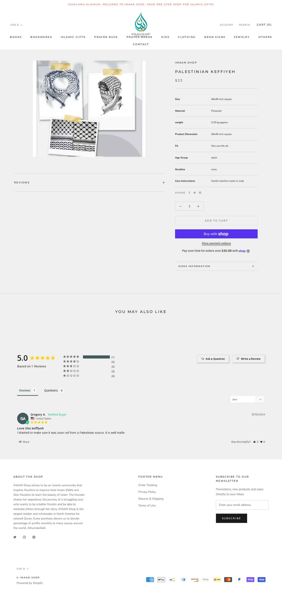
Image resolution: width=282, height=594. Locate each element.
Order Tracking (147, 485)
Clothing (187, 37)
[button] (255, 442)
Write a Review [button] (251, 359)
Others (265, 37)
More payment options (216, 243)
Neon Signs (214, 37)
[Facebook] (189, 192)
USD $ (14, 24)
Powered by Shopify (30, 583)
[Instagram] (24, 537)
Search (244, 25)
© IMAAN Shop (28, 577)
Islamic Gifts (73, 37)
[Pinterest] (200, 192)
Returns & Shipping (151, 499)
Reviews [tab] (24, 390)
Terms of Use (146, 505)
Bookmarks (41, 37)
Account (226, 25)
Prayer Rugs (106, 37)
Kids (165, 37)
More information (194, 266)
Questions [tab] (51, 390)
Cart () (264, 24)
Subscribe (231, 518)
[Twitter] (194, 192)
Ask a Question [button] (215, 359)
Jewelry (242, 37)
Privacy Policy (147, 492)
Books (16, 37)
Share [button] (25, 442)
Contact (141, 44)
